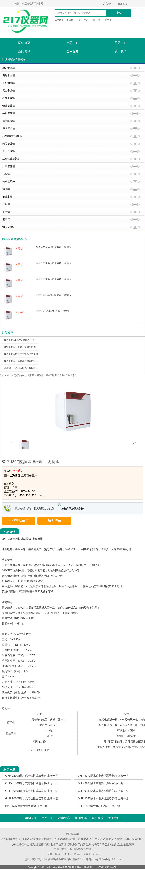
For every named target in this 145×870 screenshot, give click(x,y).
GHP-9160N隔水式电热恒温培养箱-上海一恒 (31, 783)
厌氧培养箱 (8, 166)
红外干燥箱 (8, 98)
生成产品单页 (18, 521)
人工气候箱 (8, 151)
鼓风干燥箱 (8, 67)
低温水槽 (7, 196)
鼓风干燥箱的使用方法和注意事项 (21, 354)
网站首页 (24, 42)
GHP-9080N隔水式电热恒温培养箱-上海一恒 (31, 790)
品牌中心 (121, 42)
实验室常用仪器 (35, 375)
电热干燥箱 (8, 75)
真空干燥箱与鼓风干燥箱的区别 (20, 347)
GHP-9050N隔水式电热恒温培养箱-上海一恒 (31, 798)
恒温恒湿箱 (8, 128)
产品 (85, 20)
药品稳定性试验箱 (12, 136)
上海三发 (107, 20)
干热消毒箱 (8, 82)
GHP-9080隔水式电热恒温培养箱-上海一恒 (103, 790)
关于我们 (121, 51)
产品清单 (107, 3)
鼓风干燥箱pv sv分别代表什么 (19, 340)
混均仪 (6, 219)
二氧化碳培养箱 (11, 158)
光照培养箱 (8, 143)
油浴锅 (6, 211)
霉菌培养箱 (8, 120)
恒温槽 (6, 189)
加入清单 (54, 521)
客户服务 (72, 51)
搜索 (118, 12)
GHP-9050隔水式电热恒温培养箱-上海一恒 (103, 798)
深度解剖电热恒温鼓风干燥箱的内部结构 (24, 368)
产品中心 (72, 42)
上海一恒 (95, 20)
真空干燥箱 (8, 90)
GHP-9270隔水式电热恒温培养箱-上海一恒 (103, 775)
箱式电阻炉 (8, 181)
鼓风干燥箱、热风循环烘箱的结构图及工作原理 (28, 361)
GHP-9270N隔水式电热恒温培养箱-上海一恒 (31, 775)
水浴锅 (6, 204)
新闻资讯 (24, 51)
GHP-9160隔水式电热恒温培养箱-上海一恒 (103, 783)
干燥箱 (69, 20)
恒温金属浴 (8, 227)
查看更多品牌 (29, 475)
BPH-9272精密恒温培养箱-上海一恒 (99, 805)
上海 (78, 20)
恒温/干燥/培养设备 (54, 375)
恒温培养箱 (8, 105)
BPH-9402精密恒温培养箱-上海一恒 (26, 805)
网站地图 (88, 867)
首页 (13, 375)
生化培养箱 (8, 113)
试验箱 (6, 173)
